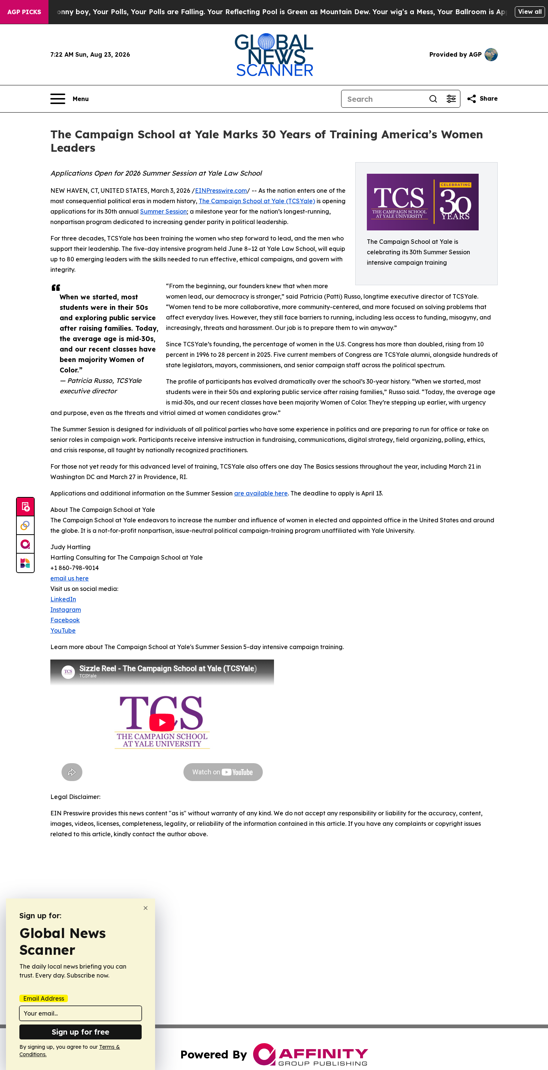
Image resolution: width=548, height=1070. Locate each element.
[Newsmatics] (25, 563)
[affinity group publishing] (25, 544)
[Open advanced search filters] (451, 98)
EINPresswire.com (221, 190)
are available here (261, 493)
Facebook (65, 620)
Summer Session (163, 211)
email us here (69, 578)
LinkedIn (63, 599)
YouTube (63, 630)
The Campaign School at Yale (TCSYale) (257, 201)
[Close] (145, 908)
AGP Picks (24, 12)
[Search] (433, 98)
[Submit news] (25, 507)
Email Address (43, 998)
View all (530, 11)
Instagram (65, 609)
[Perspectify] (25, 525)
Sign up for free (80, 1031)
